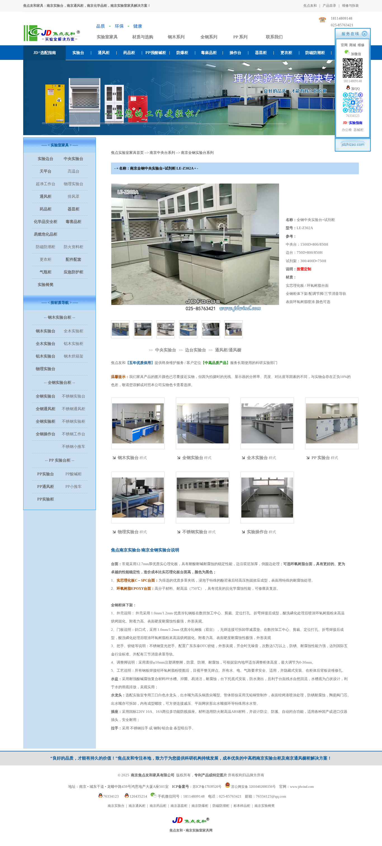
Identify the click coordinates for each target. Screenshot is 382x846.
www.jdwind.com (302, 787)
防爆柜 (182, 53)
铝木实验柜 (73, 344)
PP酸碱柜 (73, 474)
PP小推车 (73, 487)
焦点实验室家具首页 (127, 153)
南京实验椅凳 (264, 806)
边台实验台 (195, 350)
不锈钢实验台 (73, 396)
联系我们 (274, 37)
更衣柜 (286, 53)
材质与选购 (142, 37)
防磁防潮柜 (315, 53)
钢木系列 (176, 37)
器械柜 (358, 130)
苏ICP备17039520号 (207, 787)
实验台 (78, 53)
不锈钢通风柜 (73, 409)
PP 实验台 (321, 457)
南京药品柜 (158, 806)
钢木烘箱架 (73, 356)
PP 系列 (240, 37)
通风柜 (104, 53)
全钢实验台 (192, 457)
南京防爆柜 (200, 806)
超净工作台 (45, 184)
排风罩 (73, 196)
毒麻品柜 (209, 53)
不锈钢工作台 (73, 434)
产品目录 (329, 6)
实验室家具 (107, 37)
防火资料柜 (73, 247)
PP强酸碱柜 (155, 53)
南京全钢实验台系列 (197, 153)
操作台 (235, 53)
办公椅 (347, 130)
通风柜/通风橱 (228, 350)
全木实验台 (257, 457)
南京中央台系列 (162, 153)
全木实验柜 (73, 331)
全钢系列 (209, 37)
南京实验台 (116, 806)
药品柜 (129, 53)
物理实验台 (73, 184)
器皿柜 (261, 53)
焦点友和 (310, 6)
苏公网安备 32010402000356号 (253, 787)
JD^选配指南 (44, 53)
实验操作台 (257, 532)
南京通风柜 (137, 806)
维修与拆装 (350, 6)
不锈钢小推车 (73, 447)
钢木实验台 (128, 457)
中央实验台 (165, 350)
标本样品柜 (242, 806)
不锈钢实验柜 (73, 421)
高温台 (73, 171)
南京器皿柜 (179, 806)
